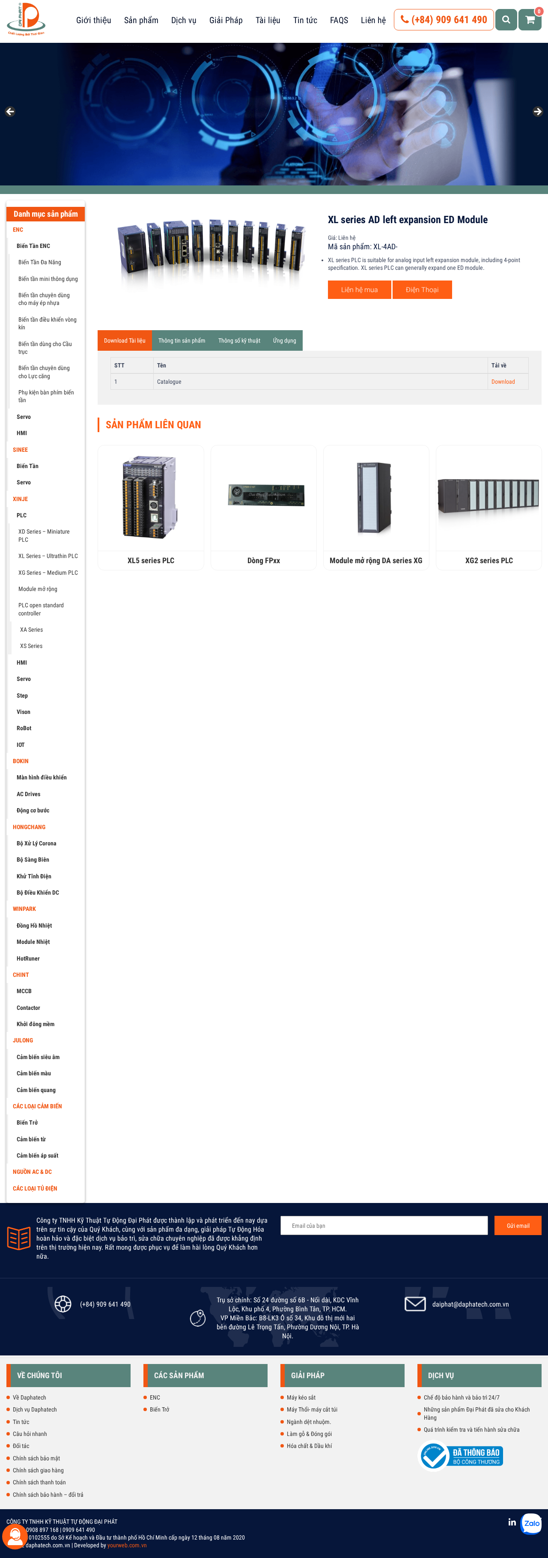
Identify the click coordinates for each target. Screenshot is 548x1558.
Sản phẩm (141, 20)
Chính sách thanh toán (39, 1482)
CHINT (21, 974)
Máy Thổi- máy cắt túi (312, 1409)
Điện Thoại (422, 290)
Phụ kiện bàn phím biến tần (46, 396)
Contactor (28, 1007)
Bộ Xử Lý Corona (37, 843)
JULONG (23, 1040)
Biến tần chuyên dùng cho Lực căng (44, 371)
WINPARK (24, 908)
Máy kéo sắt (301, 1397)
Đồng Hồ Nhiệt (34, 925)
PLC (22, 515)
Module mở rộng (37, 588)
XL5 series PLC (151, 560)
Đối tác (21, 1445)
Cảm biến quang (36, 1089)
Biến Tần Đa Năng (39, 262)
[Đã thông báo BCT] (460, 1470)
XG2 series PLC (489, 560)
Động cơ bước (33, 810)
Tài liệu (268, 20)
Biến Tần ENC (33, 245)
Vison (23, 711)
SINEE (20, 449)
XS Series (31, 645)
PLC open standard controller (41, 609)
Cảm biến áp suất (37, 1155)
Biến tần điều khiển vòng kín (47, 323)
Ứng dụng (284, 340)
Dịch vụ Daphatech (35, 1409)
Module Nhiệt (33, 941)
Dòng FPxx (263, 560)
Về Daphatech (29, 1397)
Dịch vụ (184, 20)
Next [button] (537, 112)
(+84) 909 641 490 (448, 20)
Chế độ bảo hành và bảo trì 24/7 (462, 1397)
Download (503, 381)
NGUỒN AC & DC (32, 1171)
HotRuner (28, 958)
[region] (274, 114)
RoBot (24, 728)
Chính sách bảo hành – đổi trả (48, 1494)
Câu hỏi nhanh (30, 1433)
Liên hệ (373, 20)
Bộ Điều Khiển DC (38, 892)
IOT (21, 744)
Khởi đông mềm (35, 1024)
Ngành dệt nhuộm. (309, 1421)
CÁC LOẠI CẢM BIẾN (37, 1106)
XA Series (31, 629)
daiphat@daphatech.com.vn (470, 1304)
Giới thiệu (93, 20)
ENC (18, 229)
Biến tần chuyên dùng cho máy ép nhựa (44, 299)
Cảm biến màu (34, 1073)
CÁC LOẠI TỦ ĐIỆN (35, 1188)
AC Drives (28, 794)
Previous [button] (10, 112)
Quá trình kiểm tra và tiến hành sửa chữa (472, 1429)
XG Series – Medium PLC (48, 572)
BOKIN (21, 761)
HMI (22, 433)
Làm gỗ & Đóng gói (309, 1433)
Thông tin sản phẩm (182, 340)
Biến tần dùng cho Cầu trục (45, 347)
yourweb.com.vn (127, 1545)
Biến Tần (28, 466)
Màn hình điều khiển (42, 777)
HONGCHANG (29, 827)
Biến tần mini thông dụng (48, 278)
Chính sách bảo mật (36, 1458)
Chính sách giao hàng (38, 1470)
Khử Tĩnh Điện (34, 876)
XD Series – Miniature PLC (44, 535)
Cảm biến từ (31, 1139)
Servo (24, 416)
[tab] (125, 340)
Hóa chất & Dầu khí (309, 1445)
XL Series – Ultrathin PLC (48, 555)
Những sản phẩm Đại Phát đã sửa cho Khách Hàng (477, 1413)
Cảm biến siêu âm (38, 1057)
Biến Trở (27, 1122)
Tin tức (305, 20)
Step (22, 695)
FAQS (339, 20)
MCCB (24, 991)
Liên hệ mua (359, 290)
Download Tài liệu (125, 340)
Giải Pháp (226, 20)
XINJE (20, 498)
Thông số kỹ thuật (239, 340)
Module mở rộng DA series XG (376, 560)
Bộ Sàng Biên (33, 859)
